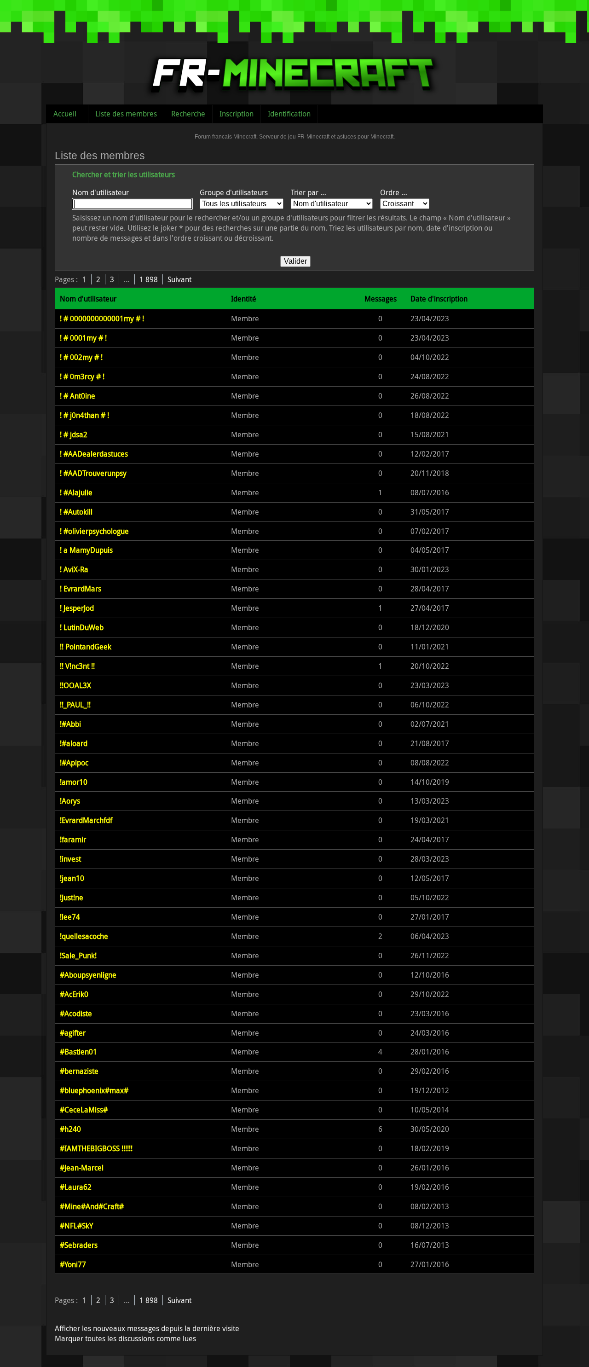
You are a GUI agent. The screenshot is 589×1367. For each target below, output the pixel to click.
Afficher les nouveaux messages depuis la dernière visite (147, 1328)
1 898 (148, 279)
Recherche (188, 114)
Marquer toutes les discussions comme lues (125, 1338)
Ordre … (393, 192)
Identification (289, 114)
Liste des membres (126, 114)
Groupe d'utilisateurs (234, 192)
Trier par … (308, 192)
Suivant (179, 279)
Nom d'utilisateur (100, 192)
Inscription (236, 114)
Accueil (64, 114)
